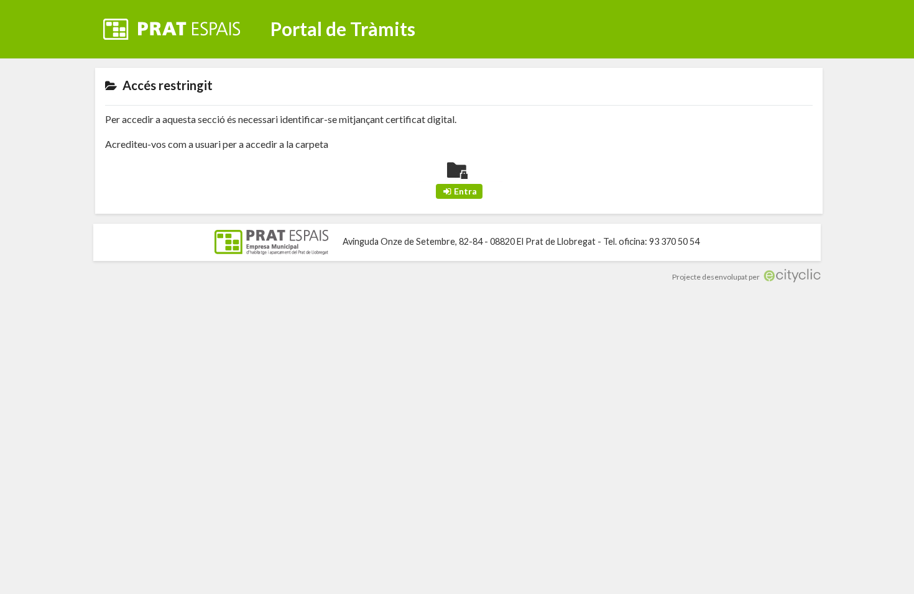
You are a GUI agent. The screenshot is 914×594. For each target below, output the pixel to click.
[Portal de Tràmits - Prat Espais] (182, 21)
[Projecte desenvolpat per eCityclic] (791, 276)
